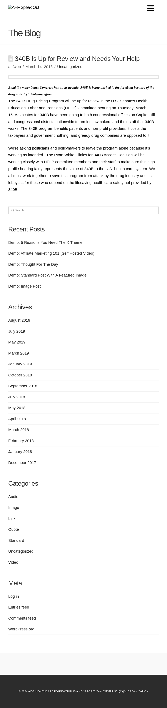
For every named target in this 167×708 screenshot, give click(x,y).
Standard (16, 540)
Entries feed (18, 607)
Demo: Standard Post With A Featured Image (47, 275)
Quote (13, 529)
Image (13, 507)
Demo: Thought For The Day (33, 264)
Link (11, 518)
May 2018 (16, 408)
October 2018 (20, 375)
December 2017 (22, 463)
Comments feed (22, 618)
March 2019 (18, 353)
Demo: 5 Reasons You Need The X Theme (45, 242)
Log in (13, 596)
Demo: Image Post (24, 286)
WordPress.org (21, 629)
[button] (150, 8)
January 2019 (20, 364)
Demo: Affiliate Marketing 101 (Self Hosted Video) (51, 253)
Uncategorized (69, 67)
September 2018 (22, 386)
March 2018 (18, 430)
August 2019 (19, 320)
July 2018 (16, 397)
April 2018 (17, 419)
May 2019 (16, 342)
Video (13, 562)
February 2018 (21, 441)
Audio (13, 497)
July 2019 (16, 331)
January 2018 (20, 451)
